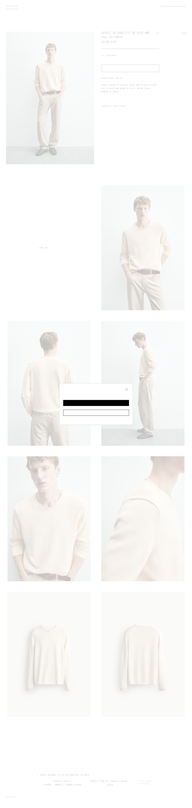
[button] (96, 403)
